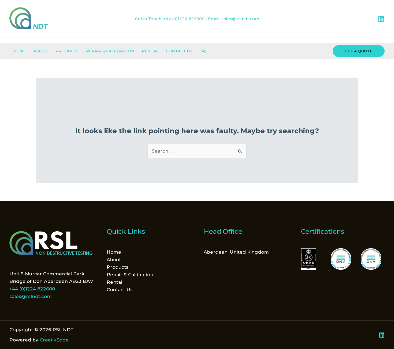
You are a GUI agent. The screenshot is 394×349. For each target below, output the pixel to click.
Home (19, 51)
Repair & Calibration (110, 51)
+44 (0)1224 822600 (184, 18)
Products (67, 51)
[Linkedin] (381, 19)
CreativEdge (54, 340)
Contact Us (179, 51)
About (41, 51)
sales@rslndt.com (240, 18)
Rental (150, 51)
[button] (203, 51)
